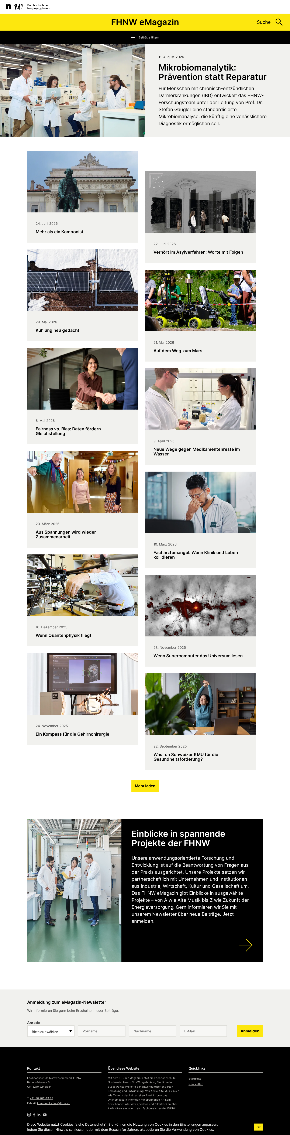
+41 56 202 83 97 (41, 1098)
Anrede (33, 1023)
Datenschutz (95, 1124)
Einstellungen (190, 1124)
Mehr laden (145, 786)
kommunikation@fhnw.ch (53, 1103)
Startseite (195, 1078)
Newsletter (196, 1084)
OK (258, 1127)
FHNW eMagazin (145, 22)
